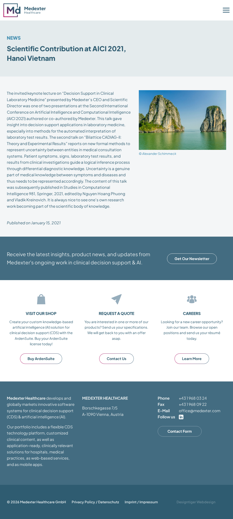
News (14, 38)
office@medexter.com (199, 410)
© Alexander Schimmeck (157, 153)
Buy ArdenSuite (41, 358)
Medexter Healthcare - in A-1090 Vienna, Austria (26, 10)
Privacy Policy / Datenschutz (95, 502)
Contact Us (116, 358)
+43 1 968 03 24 (193, 398)
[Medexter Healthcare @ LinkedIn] (181, 417)
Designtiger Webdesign (196, 502)
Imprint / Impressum (141, 502)
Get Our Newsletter (192, 258)
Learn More (192, 358)
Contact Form (179, 431)
